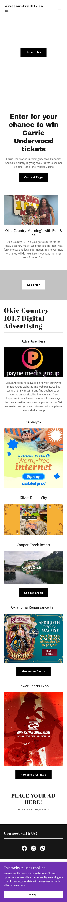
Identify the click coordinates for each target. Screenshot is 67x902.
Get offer (33, 284)
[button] (60, 8)
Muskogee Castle (33, 671)
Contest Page (33, 177)
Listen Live (33, 52)
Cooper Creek (33, 592)
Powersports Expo (33, 774)
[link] (24, 10)
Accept (33, 894)
